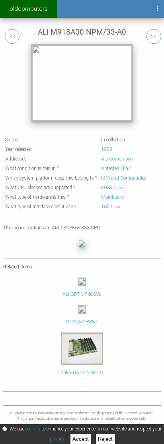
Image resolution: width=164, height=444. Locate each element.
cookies (32, 429)
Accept (80, 439)
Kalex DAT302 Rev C (82, 373)
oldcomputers (29, 8)
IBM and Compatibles (123, 178)
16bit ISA (110, 206)
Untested (110, 168)
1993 (106, 149)
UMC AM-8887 (82, 322)
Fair (127, 168)
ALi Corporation (117, 159)
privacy (57, 439)
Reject (105, 439)
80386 (108, 187)
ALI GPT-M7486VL (81, 294)
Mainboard (112, 197)
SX (121, 187)
